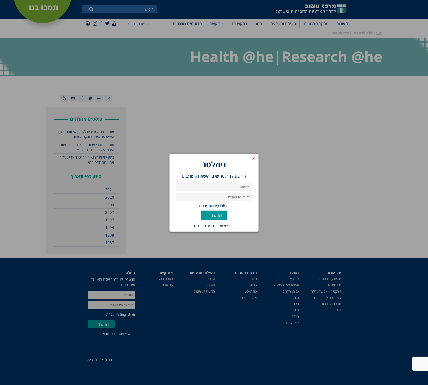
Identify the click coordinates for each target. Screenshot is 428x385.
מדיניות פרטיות (203, 225)
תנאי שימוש (226, 225)
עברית (203, 205)
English (219, 205)
